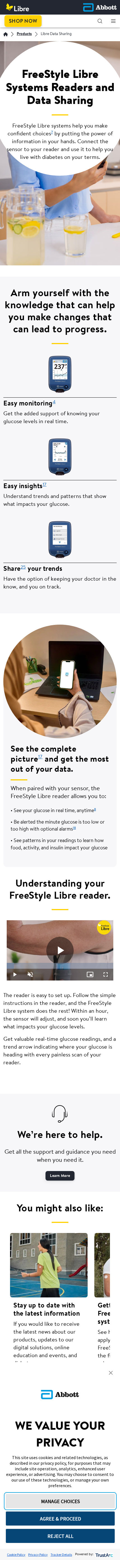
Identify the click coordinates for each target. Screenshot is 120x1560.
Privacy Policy (38, 1554)
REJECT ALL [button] (60, 1536)
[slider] (60, 966)
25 (23, 567)
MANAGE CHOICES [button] (60, 1501)
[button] (100, 21)
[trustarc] (103, 1554)
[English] (5, 34)
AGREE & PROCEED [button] (60, 1518)
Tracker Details (61, 1554)
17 (45, 485)
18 (74, 828)
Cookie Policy (16, 1554)
